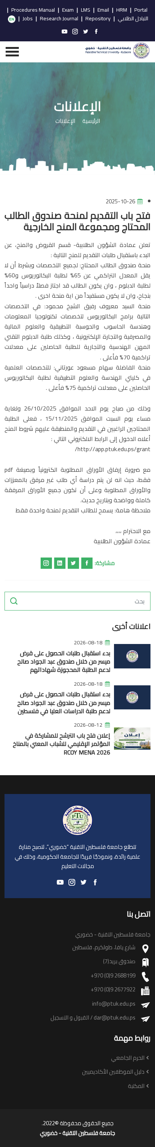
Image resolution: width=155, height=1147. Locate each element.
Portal (140, 10)
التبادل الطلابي (133, 19)
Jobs (28, 19)
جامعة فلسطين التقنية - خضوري (77, 1133)
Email (103, 10)
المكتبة (136, 1086)
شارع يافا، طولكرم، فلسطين (103, 947)
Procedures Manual (33, 10)
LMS (85, 10)
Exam (68, 10)
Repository (98, 19)
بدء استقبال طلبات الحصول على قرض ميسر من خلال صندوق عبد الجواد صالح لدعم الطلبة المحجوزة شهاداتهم (63, 661)
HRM (121, 10)
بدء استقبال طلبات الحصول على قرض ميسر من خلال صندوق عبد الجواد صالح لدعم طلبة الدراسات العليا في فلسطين (63, 702)
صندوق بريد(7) (119, 961)
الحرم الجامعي (127, 1058)
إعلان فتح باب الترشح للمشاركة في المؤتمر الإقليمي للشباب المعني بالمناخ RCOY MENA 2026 (61, 744)
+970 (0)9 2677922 (113, 989)
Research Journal (59, 19)
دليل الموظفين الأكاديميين (113, 1072)
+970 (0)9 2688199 (113, 975)
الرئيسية (91, 121)
